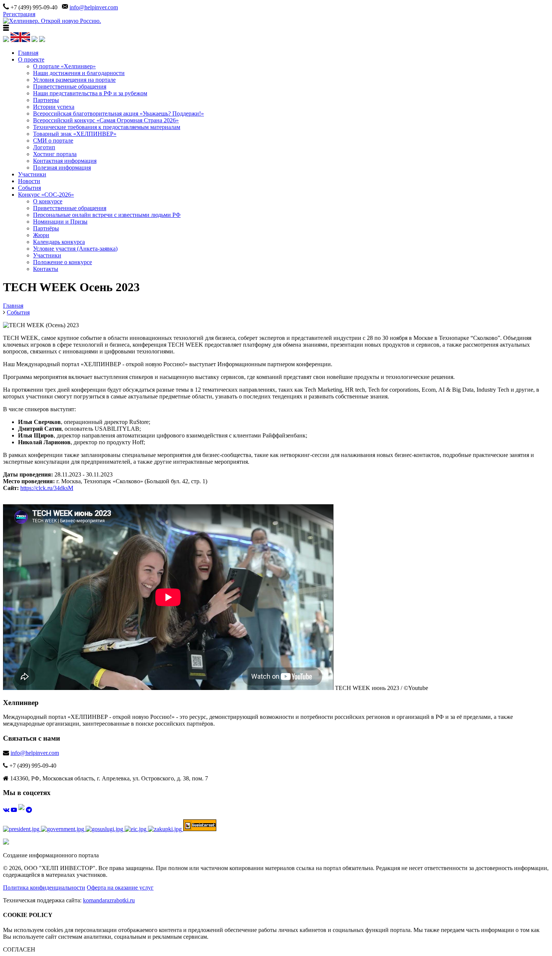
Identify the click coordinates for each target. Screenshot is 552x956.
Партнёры (46, 228)
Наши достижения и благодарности (79, 73)
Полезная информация (62, 167)
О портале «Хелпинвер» (64, 66)
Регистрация (19, 14)
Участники (32, 174)
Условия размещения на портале (74, 80)
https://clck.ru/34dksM (46, 488)
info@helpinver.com (93, 7)
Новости (29, 181)
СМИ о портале (53, 140)
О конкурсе (47, 201)
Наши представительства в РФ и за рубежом (90, 93)
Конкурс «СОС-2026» (46, 194)
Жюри (41, 235)
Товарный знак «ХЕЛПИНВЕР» (74, 134)
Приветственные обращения (69, 86)
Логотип (44, 147)
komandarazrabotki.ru (109, 900)
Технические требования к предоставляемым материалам (106, 127)
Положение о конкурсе (62, 262)
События (29, 188)
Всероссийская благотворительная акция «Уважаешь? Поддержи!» (118, 113)
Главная (28, 53)
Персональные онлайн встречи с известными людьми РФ (107, 215)
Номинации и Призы (60, 221)
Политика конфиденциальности (44, 887)
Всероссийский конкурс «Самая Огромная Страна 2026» (106, 120)
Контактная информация (65, 161)
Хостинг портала (55, 154)
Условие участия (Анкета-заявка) (75, 248)
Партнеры (46, 100)
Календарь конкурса (59, 242)
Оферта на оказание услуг (120, 887)
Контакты (45, 269)
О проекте (31, 59)
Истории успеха (53, 107)
